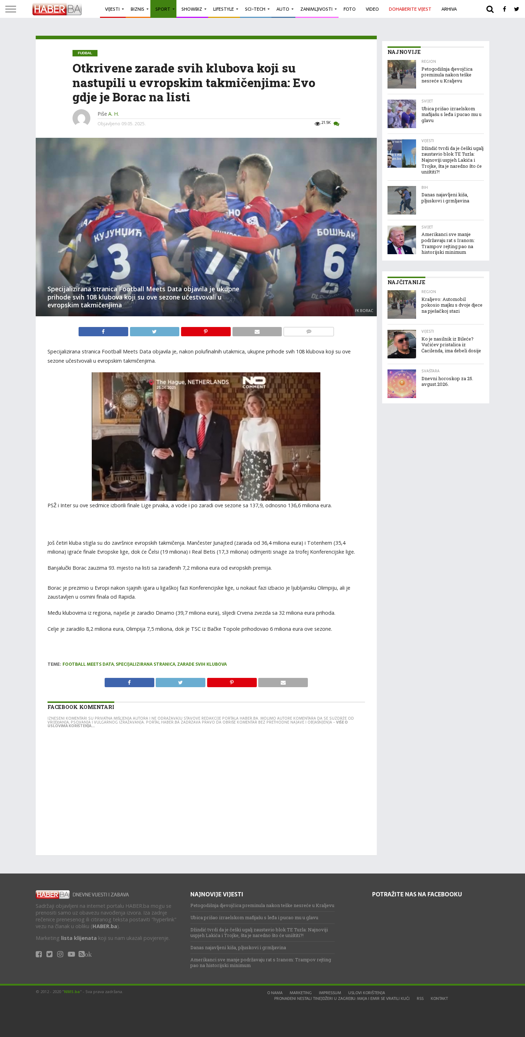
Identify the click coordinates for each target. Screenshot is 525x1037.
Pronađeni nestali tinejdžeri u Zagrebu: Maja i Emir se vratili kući (342, 998)
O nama (274, 993)
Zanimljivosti (316, 9)
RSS (420, 998)
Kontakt (439, 998)
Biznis (137, 9)
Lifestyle (223, 9)
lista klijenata (79, 938)
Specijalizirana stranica (145, 664)
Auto (282, 9)
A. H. (113, 113)
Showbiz (191, 9)
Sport (162, 9)
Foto (350, 9)
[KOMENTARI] (308, 330)
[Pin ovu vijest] (206, 330)
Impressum (330, 993)
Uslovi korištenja (366, 993)
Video (372, 9)
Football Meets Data (88, 664)
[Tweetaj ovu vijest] (155, 330)
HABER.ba (104, 926)
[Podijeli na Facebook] (104, 330)
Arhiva (449, 9)
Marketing (301, 993)
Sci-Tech (255, 9)
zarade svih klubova (202, 664)
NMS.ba (72, 991)
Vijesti (112, 9)
